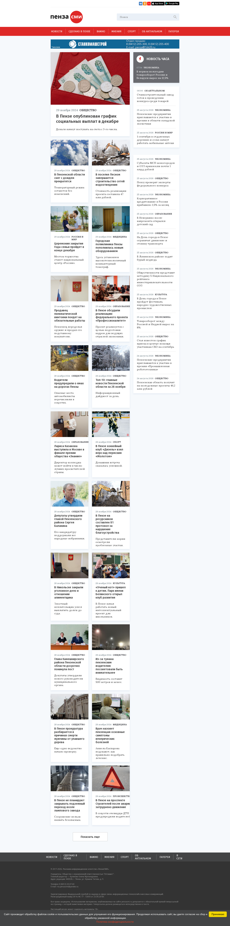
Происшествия (123, 796)
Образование (121, 306)
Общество (87, 110)
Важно (101, 31)
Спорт (132, 31)
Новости (56, 31)
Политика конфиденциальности (115, 921)
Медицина (120, 236)
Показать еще (90, 837)
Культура (119, 583)
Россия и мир (77, 238)
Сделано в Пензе (79, 31)
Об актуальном (152, 31)
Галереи (173, 31)
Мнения (116, 31)
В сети (179, 857)
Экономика (151, 67)
